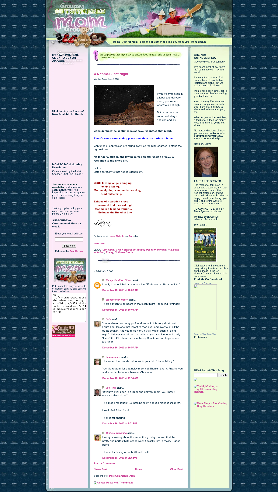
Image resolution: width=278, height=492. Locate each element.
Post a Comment (104, 463)
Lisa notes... (113, 357)
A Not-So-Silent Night (111, 74)
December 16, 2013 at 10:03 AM (120, 290)
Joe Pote (111, 388)
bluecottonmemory (117, 299)
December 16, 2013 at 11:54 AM (120, 378)
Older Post (176, 469)
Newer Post (100, 469)
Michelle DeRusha (116, 433)
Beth (108, 319)
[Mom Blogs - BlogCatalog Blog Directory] (211, 405)
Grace (119, 249)
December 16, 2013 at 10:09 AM (120, 309)
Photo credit (99, 244)
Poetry (109, 252)
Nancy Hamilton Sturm (119, 280)
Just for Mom (130, 42)
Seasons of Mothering (152, 42)
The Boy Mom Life (178, 42)
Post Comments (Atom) (122, 476)
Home (116, 42)
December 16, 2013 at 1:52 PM (119, 423)
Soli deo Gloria (124, 252)
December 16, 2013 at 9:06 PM (119, 458)
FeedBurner (76, 251)
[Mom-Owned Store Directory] (69, 331)
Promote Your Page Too (205, 334)
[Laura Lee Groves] (211, 307)
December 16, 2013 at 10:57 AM (120, 347)
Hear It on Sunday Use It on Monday (145, 249)
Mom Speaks (198, 42)
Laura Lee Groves (202, 283)
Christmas (108, 249)
